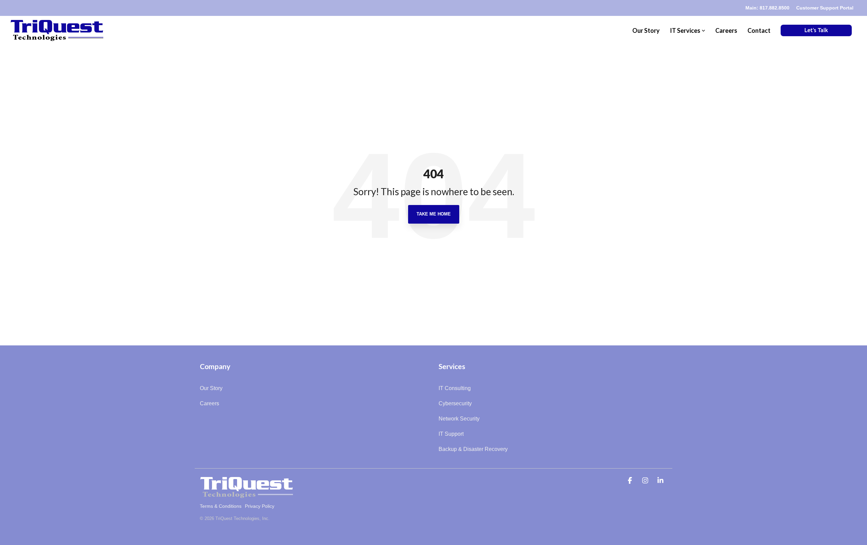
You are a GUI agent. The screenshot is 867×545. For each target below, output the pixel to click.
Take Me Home (434, 214)
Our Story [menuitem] (211, 388)
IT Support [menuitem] (451, 434)
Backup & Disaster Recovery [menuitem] (473, 449)
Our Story (646, 30)
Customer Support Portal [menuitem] (824, 7)
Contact (758, 30)
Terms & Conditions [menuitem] (220, 506)
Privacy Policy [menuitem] (259, 506)
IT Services (685, 30)
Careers (726, 30)
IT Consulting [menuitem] (455, 388)
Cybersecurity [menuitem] (455, 403)
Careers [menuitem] (209, 403)
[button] (631, 481)
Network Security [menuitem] (459, 419)
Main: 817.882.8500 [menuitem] (767, 7)
